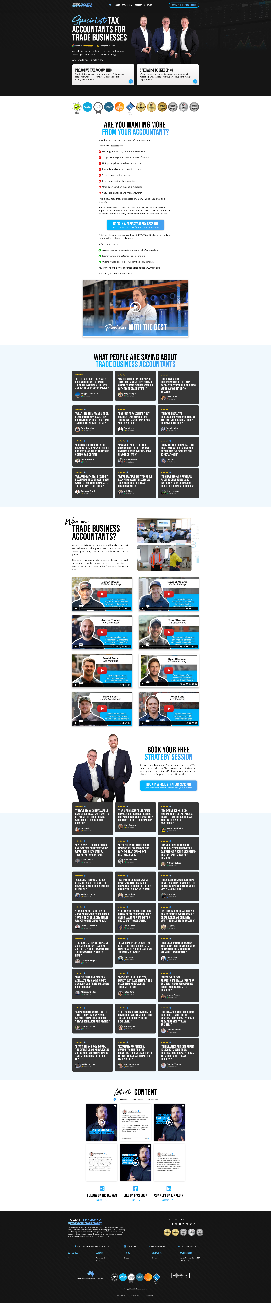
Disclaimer (150, 1295)
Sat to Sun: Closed (186, 1261)
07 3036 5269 (131, 1246)
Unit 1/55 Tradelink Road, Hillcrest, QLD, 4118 (93, 1246)
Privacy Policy (135, 1295)
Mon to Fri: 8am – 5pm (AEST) (190, 1258)
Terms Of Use (121, 1295)
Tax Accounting (101, 1258)
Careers (126, 1258)
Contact (154, 1258)
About (70, 1258)
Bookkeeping (100, 1261)
